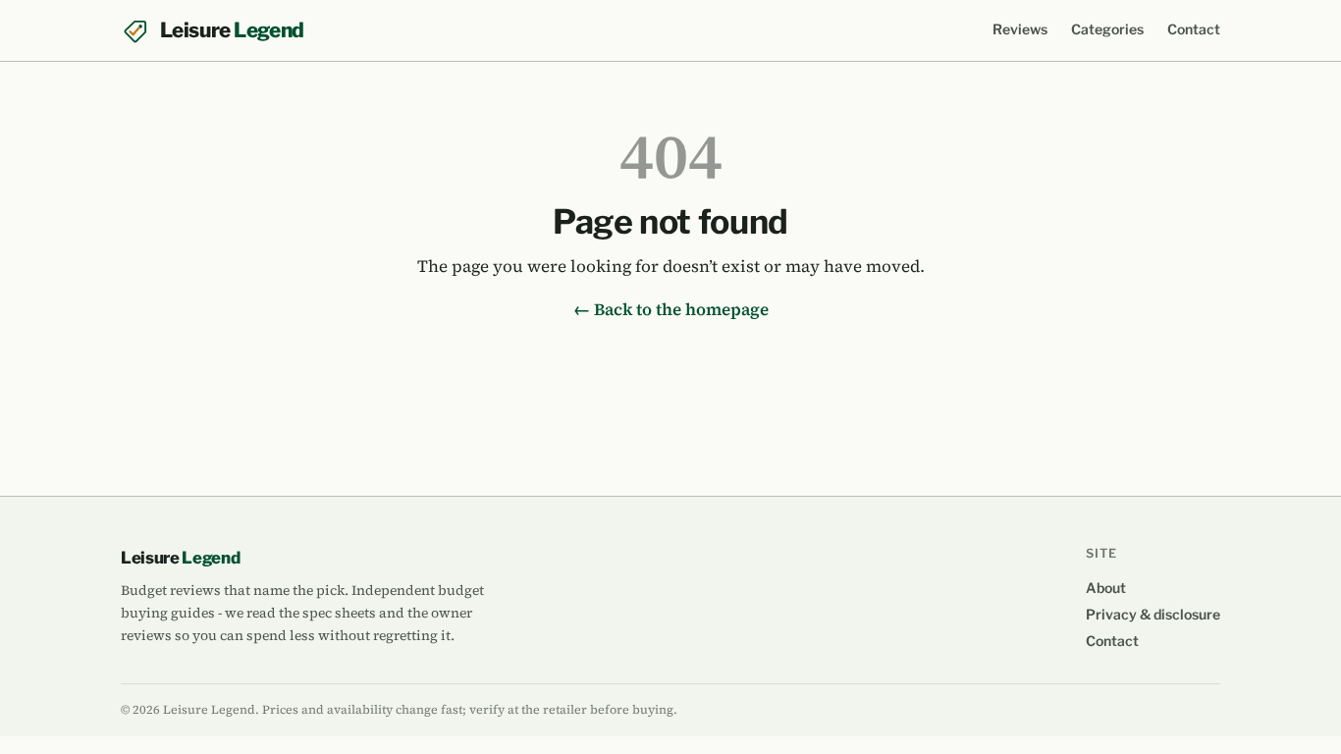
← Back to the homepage (671, 309)
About (1106, 587)
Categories (1107, 29)
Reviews (1019, 29)
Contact (1193, 29)
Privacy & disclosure (1153, 614)
